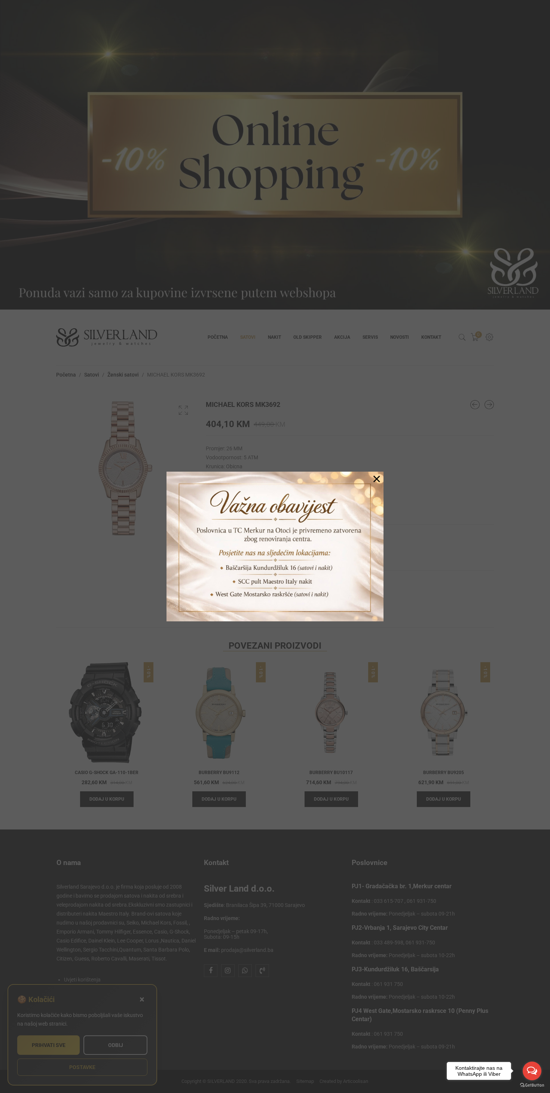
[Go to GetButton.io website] (532, 1085)
